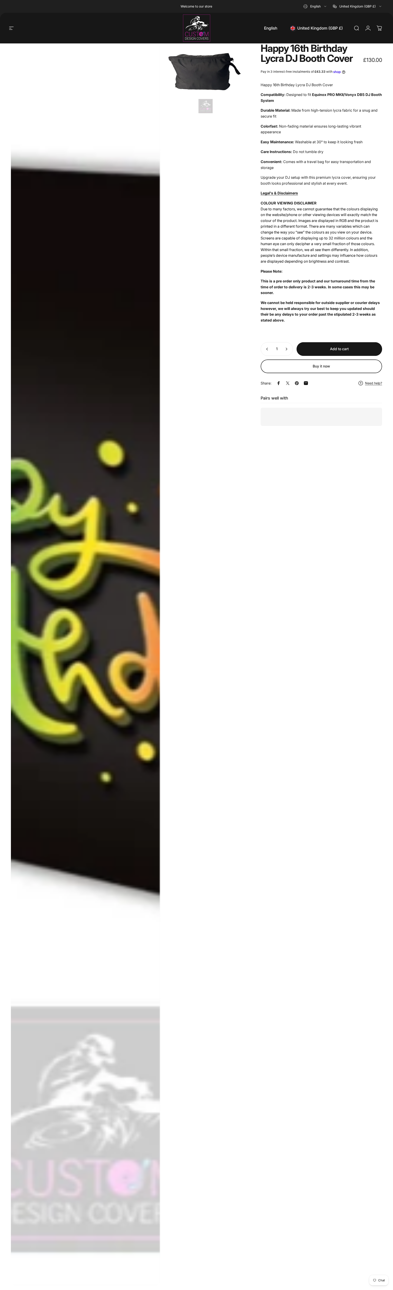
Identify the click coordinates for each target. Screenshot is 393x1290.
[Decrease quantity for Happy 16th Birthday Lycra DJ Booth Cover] (266, 349)
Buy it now (321, 366)
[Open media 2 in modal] (206, 79)
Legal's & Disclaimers (279, 193)
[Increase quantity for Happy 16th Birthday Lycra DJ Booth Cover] (287, 349)
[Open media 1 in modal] (85, 664)
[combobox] (315, 6)
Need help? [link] (373, 383)
